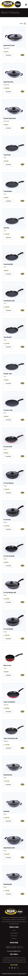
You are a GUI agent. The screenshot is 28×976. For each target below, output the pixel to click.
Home (14, 930)
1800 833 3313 (14, 947)
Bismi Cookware (14, 933)
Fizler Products (14, 935)
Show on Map (14, 964)
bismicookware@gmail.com (14, 951)
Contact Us (14, 938)
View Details (8, 55)
